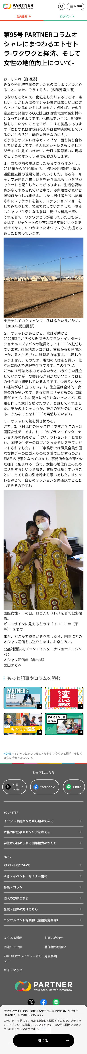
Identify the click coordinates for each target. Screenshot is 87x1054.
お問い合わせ (53, 937)
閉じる (42, 1040)
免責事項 (50, 956)
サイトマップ (13, 970)
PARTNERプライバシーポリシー (23, 958)
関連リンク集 (13, 947)
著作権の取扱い (55, 947)
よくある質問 (13, 937)
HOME (7, 753)
